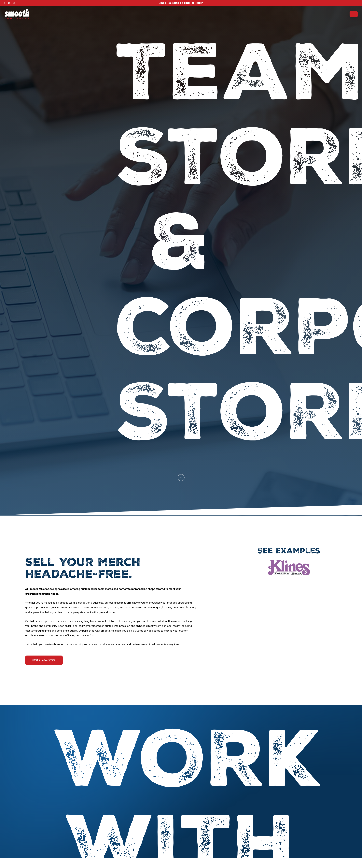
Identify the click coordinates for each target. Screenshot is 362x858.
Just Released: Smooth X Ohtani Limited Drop (181, 3)
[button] (354, 14)
